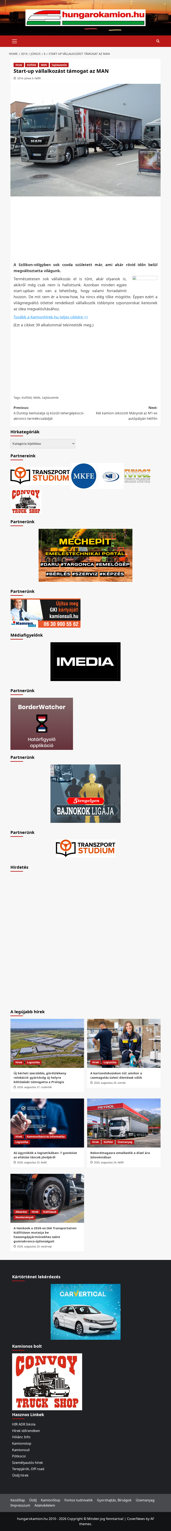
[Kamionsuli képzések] (45, 612)
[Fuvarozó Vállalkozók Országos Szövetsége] (137, 475)
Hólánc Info (21, 1437)
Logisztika (33, 1062)
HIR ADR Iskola (23, 1424)
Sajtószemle (59, 65)
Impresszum (20, 1505)
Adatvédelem (44, 1505)
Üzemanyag (125, 1142)
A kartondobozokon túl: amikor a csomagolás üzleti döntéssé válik (116, 1075)
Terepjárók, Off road (28, 1469)
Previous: (49, 413)
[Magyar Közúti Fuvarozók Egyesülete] (84, 475)
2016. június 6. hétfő (29, 78)
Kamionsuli (21, 1450)
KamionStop (50, 1500)
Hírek (18, 65)
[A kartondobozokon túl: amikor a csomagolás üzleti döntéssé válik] (124, 1043)
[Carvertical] (86, 1311)
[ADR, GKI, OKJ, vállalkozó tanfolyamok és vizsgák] (40, 475)
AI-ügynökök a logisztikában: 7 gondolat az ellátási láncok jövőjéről (45, 1155)
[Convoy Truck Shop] (47, 1381)
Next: (126, 413)
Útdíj (33, 1500)
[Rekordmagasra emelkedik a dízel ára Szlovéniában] (124, 1123)
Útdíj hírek (20, 1475)
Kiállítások (49, 1212)
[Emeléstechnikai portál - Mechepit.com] (85, 555)
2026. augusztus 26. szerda (110, 1083)
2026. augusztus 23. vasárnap (34, 1246)
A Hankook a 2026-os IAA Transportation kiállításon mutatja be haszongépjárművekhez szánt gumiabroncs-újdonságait (45, 1234)
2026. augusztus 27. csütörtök (34, 1087)
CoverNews (136, 1518)
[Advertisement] (87, 229)
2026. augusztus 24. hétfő (109, 1162)
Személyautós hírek (27, 1462)
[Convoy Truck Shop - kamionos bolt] (26, 501)
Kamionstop (21, 1443)
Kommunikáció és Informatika (46, 1136)
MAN (44, 65)
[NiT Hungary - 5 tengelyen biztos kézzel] (85, 793)
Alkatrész (21, 1212)
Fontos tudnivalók (78, 1500)
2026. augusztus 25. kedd (32, 1162)
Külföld (31, 65)
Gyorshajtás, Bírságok (114, 1500)
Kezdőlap (17, 1500)
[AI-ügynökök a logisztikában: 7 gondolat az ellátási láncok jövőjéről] (47, 1123)
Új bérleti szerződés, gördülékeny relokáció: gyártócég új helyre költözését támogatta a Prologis (40, 1077)
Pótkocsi (19, 1456)
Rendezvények (24, 1217)
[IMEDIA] (85, 661)
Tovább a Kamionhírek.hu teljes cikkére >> (51, 316)
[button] (14, 40)
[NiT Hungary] (111, 475)
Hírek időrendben (26, 1430)
